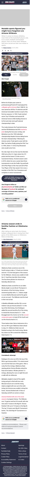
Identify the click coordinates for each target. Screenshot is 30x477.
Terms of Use (22, 454)
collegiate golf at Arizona (9, 107)
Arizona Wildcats (10, 211)
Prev (6, 75)
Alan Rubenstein (8, 239)
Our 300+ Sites (22, 448)
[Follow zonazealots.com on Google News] (26, 199)
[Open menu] (2, 2)
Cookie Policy (5, 457)
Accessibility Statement (8, 459)
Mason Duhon (7, 47)
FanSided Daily (5, 451)
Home (3, 211)
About (3, 445)
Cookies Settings (6, 462)
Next (23, 75)
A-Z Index (21, 459)
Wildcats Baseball (10, 433)
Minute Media (9, 466)
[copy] (11, 51)
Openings (21, 445)
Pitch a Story (22, 451)
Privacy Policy (5, 454)
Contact (3, 448)
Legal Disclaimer (23, 457)
